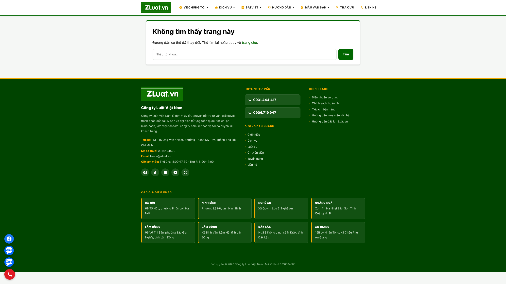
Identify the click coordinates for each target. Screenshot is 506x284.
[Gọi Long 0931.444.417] (9, 274)
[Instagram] (165, 172)
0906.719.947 (264, 113)
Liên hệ (252, 164)
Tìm (346, 54)
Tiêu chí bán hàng (323, 109)
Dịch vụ (252, 140)
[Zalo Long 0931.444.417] (9, 250)
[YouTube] (175, 172)
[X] (185, 172)
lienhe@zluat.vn (160, 156)
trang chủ (249, 43)
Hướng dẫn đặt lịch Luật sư (330, 121)
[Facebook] (145, 172)
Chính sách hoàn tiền (326, 103)
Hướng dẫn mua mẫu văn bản (331, 115)
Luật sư (252, 147)
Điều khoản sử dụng (325, 97)
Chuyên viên (255, 152)
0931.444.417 (264, 100)
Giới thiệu (253, 134)
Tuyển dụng (255, 159)
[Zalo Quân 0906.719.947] (9, 262)
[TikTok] (155, 172)
